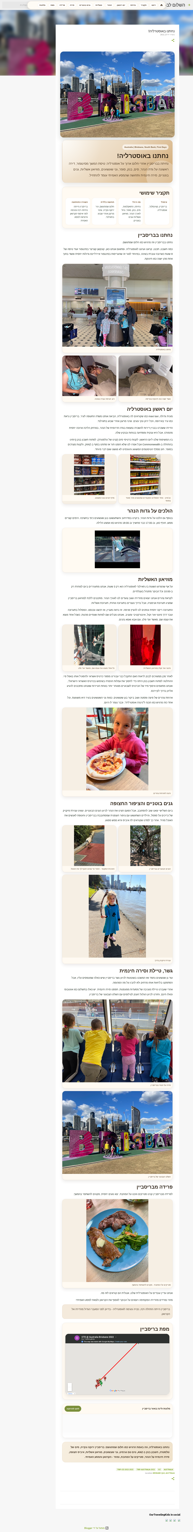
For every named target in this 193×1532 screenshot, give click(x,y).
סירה (72, 5)
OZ (159, 1469)
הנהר (109, 5)
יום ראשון (121, 5)
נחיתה (133, 5)
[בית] (161, 5)
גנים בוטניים (84, 5)
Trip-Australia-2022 (146, 1469)
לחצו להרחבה (73, 1409)
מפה (52, 5)
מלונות (42, 5)
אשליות (99, 5)
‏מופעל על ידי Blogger (94, 1528)
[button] (173, 40)
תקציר (144, 5)
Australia (168, 1469)
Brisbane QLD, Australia (164, 1473)
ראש (154, 5)
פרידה (62, 5)
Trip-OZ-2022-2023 (125, 1469)
